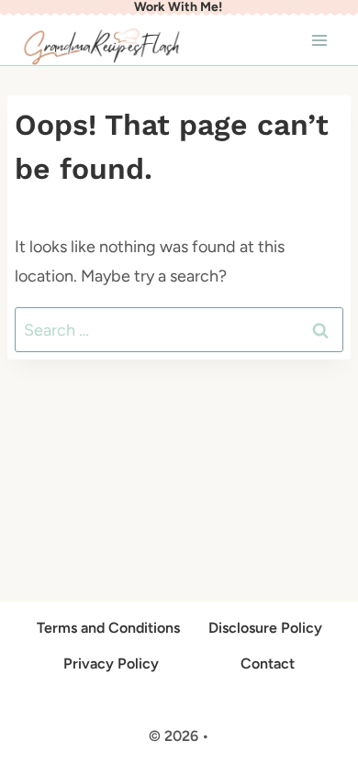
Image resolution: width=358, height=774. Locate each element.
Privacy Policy (111, 663)
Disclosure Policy (265, 627)
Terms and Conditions (108, 627)
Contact (268, 663)
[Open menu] (319, 40)
